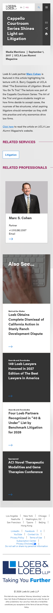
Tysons (29, 522)
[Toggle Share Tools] (46, 28)
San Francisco (14, 522)
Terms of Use (36, 537)
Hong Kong (26, 525)
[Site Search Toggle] (39, 7)
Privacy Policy (17, 537)
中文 (27, 7)
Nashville (15, 519)
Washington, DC (34, 519)
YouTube (18, 534)
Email (12, 233)
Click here (8, 126)
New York (28, 515)
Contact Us (33, 534)
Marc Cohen (33, 74)
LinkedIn (15, 531)
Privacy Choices (24, 543)
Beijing (42, 522)
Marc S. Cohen (20, 217)
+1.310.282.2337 (17, 230)
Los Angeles (12, 515)
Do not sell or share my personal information (26, 546)
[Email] (46, 22)
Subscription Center (26, 540)
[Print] (46, 34)
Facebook (30, 531)
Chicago (42, 515)
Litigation (11, 154)
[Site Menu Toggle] (46, 7)
